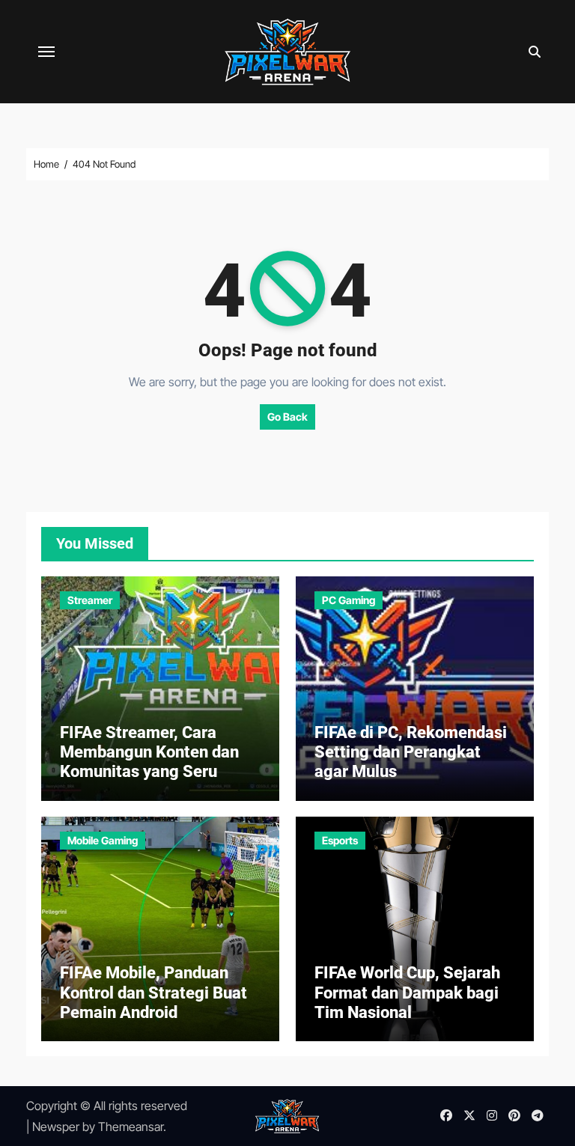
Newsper (55, 1126)
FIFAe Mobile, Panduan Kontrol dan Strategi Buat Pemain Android (153, 992)
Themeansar (130, 1126)
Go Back (287, 416)
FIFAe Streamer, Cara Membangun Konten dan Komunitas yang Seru (149, 752)
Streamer (89, 600)
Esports (340, 840)
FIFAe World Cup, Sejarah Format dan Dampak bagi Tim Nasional (407, 992)
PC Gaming (348, 600)
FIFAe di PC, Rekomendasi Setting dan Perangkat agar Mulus (410, 752)
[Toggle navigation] (46, 51)
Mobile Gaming (102, 840)
